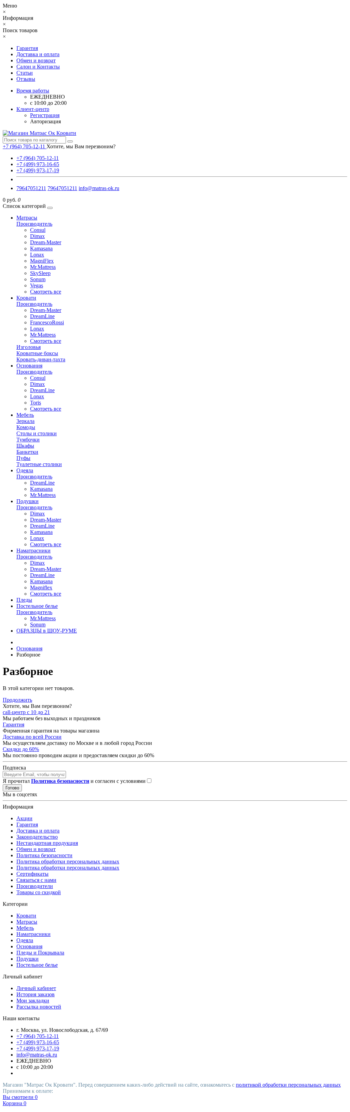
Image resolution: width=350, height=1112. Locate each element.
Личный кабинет (36, 988)
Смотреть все (45, 292)
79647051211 (31, 188)
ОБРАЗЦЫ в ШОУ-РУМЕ (46, 631)
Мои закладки (32, 1000)
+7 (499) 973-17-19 (37, 170)
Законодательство (37, 837)
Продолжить (17, 700)
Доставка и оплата (37, 54)
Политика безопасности (44, 855)
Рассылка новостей (38, 1007)
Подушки (27, 501)
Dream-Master (45, 242)
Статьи (24, 73)
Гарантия (27, 48)
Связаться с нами (36, 880)
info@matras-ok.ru (99, 188)
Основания (29, 365)
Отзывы (25, 79)
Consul (37, 230)
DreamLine (42, 316)
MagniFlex (42, 261)
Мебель (25, 415)
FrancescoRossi (47, 322)
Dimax (37, 236)
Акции (24, 818)
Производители (34, 886)
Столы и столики (36, 433)
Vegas (36, 285)
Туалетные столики (39, 464)
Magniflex (41, 587)
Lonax (37, 255)
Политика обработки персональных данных (67, 861)
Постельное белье (37, 606)
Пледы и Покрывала (40, 952)
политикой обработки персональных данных (288, 1085)
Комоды (25, 427)
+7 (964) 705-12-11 (37, 158)
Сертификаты (32, 874)
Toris (35, 402)
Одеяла (24, 470)
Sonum (37, 279)
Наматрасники (33, 550)
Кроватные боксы (37, 353)
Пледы (24, 600)
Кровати (26, 298)
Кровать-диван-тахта (40, 359)
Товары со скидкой (38, 892)
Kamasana (41, 248)
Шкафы (25, 446)
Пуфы (23, 458)
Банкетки (27, 452)
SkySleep (40, 273)
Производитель (34, 224)
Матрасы (26, 218)
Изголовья (28, 347)
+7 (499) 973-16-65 (37, 164)
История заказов (35, 994)
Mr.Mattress (43, 267)
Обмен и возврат (36, 60)
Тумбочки (28, 439)
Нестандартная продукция (47, 843)
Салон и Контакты (38, 67)
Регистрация (44, 115)
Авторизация (45, 121)
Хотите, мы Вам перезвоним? (81, 146)
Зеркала (25, 421)
